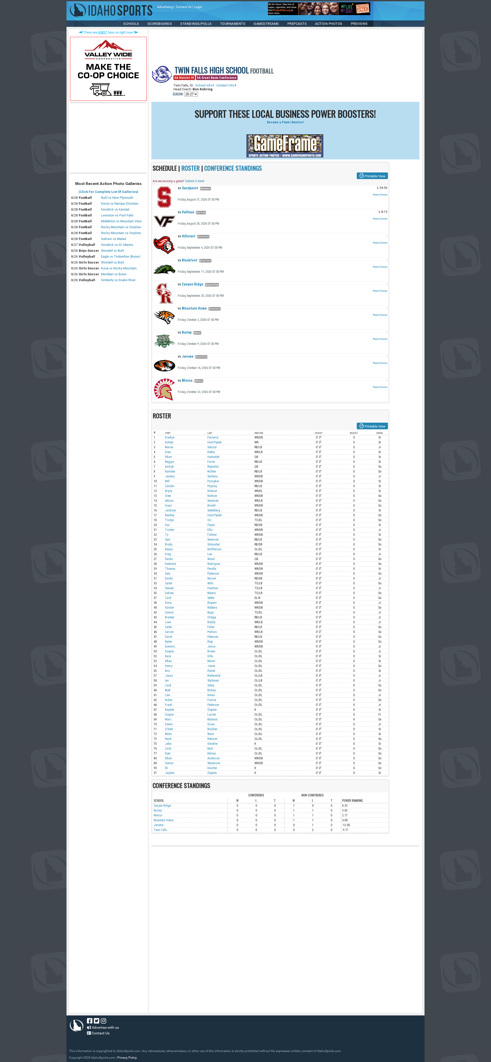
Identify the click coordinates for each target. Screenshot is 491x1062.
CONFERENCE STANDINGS (233, 167)
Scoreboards (160, 24)
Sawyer (169, 588)
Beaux (169, 549)
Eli (166, 768)
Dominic (170, 646)
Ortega (211, 617)
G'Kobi (169, 729)
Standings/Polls (196, 24)
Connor (169, 612)
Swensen (213, 500)
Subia (210, 685)
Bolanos (212, 719)
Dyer (168, 753)
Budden (212, 729)
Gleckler (212, 744)
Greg (168, 554)
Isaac (168, 505)
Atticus (169, 500)
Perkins (212, 632)
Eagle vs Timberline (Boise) (120, 256)
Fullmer (212, 535)
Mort (210, 748)
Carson (169, 632)
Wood (211, 559)
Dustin (169, 578)
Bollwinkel (213, 675)
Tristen (169, 530)
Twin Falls (160, 830)
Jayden (169, 773)
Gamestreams (266, 24)
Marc (168, 719)
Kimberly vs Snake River (118, 280)
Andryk (169, 466)
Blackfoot (187, 260)
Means (211, 593)
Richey (211, 690)
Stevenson (213, 763)
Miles (168, 734)
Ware (210, 734)
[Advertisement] (108, 139)
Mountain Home (192, 308)
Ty (166, 535)
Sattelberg (213, 510)
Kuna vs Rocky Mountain (119, 268)
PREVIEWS (359, 24)
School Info (204, 85)
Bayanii (212, 603)
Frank (168, 705)
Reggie (169, 462)
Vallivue (186, 212)
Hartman (212, 588)
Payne (211, 525)
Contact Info (225, 85)
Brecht (211, 505)
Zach (168, 748)
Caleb (168, 627)
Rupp (210, 612)
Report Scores (380, 194)
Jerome (185, 356)
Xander (169, 607)
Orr (209, 520)
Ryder (168, 641)
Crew (168, 496)
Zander (169, 486)
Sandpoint (188, 188)
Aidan (168, 700)
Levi (167, 695)
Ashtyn (169, 442)
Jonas (169, 675)
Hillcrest (186, 236)
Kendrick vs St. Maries (117, 245)
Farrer (211, 462)
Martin (211, 661)
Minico (185, 380)
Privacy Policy (127, 1057)
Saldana (212, 476)
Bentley (169, 515)
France (211, 700)
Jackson (170, 510)
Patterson (213, 573)
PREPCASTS (297, 24)
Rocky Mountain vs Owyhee (121, 227)
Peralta (211, 569)
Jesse (211, 646)
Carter (168, 583)
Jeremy (169, 476)
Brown (211, 651)
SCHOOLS (131, 24)
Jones (211, 666)
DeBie (211, 452)
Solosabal (213, 544)
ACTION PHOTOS (328, 24)
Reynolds (213, 466)
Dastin (169, 559)
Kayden (169, 709)
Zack (168, 598)
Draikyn (169, 437)
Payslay (212, 486)
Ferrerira (212, 437)
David (168, 637)
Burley (185, 332)
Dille (210, 656)
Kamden (170, 471)
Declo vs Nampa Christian (119, 203)
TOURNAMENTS (233, 24)
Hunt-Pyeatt (214, 442)
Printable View (374, 176)
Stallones (213, 680)
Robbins (212, 607)
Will (167, 481)
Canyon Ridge (190, 284)
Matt (167, 690)
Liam (168, 622)
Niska (211, 695)
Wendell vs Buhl (112, 251)
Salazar (212, 447)
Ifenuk (211, 671)
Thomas (170, 569)
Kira (167, 671)
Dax (167, 525)
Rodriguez (213, 564)
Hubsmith (213, 457)
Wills (210, 583)
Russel (211, 578)
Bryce (168, 491)
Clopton (212, 709)
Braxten (169, 617)
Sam (167, 539)
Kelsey (211, 753)
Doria (168, 603)
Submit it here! (194, 181)
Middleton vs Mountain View (121, 221)
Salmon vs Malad (113, 239)
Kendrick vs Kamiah (115, 209)
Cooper (169, 651)
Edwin (169, 724)
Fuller (211, 627)
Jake (168, 744)
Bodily (211, 622)
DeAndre (170, 564)
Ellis (210, 530)
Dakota (169, 593)
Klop (210, 641)
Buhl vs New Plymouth (117, 198)
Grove (211, 724)
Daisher (212, 768)
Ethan (168, 457)
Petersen (212, 637)
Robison (212, 739)
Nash (168, 739)
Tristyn (169, 520)
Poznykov (213, 481)
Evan (168, 452)
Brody (168, 544)
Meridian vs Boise (114, 274)
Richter (211, 471)
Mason (169, 447)
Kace (168, 656)
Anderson (213, 758)
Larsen (211, 714)
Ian (167, 680)
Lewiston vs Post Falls (117, 215)
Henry (168, 666)
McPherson (214, 549)
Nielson (212, 491)
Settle (210, 598)
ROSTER (190, 167)
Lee (209, 554)
